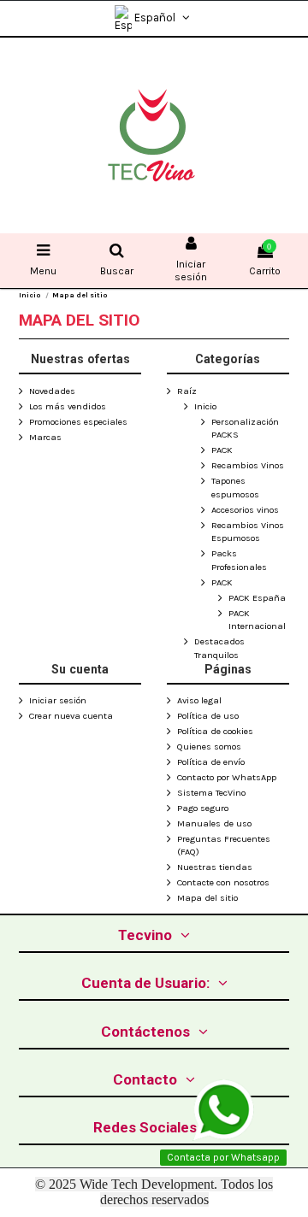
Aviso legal (199, 700)
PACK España (257, 597)
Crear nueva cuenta (71, 715)
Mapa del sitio (207, 897)
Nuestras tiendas (214, 867)
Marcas (45, 437)
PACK (222, 450)
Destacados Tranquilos (219, 648)
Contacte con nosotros (223, 882)
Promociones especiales (78, 421)
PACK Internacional (257, 620)
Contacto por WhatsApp (226, 777)
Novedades (52, 391)
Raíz (187, 391)
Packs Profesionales (239, 560)
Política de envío (211, 761)
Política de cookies (215, 731)
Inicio (205, 406)
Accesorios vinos (245, 509)
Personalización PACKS (245, 428)
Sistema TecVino (211, 792)
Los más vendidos (67, 406)
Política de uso (208, 715)
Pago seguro (202, 808)
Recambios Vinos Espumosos (247, 532)
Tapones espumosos (235, 487)
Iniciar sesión (57, 700)
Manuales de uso (214, 823)
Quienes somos (209, 746)
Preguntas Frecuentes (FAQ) (223, 845)
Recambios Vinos (247, 465)
